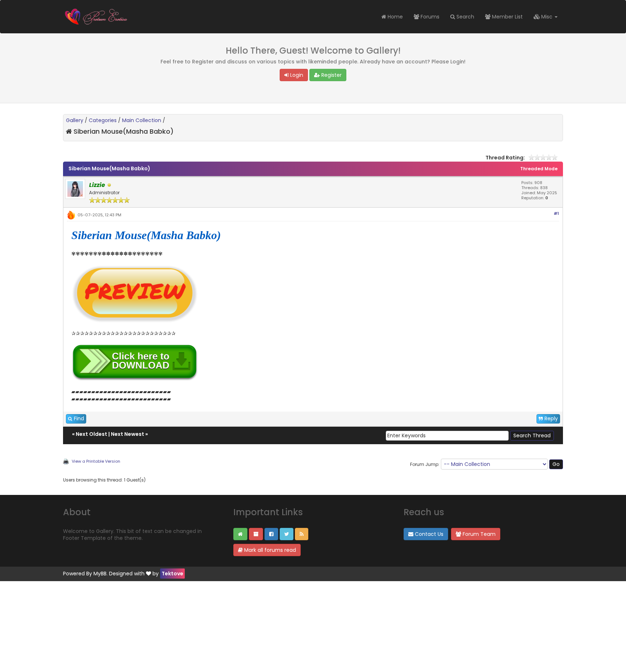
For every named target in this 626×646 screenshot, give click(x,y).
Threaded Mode (539, 169)
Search (464, 16)
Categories (103, 120)
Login (296, 75)
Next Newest (127, 434)
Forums (429, 16)
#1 (556, 213)
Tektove (172, 573)
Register (331, 75)
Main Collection (141, 120)
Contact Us (428, 534)
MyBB (100, 573)
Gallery (74, 120)
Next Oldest (91, 434)
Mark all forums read (269, 550)
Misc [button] (547, 16)
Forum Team (478, 534)
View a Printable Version (96, 461)
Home (394, 16)
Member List (507, 16)
